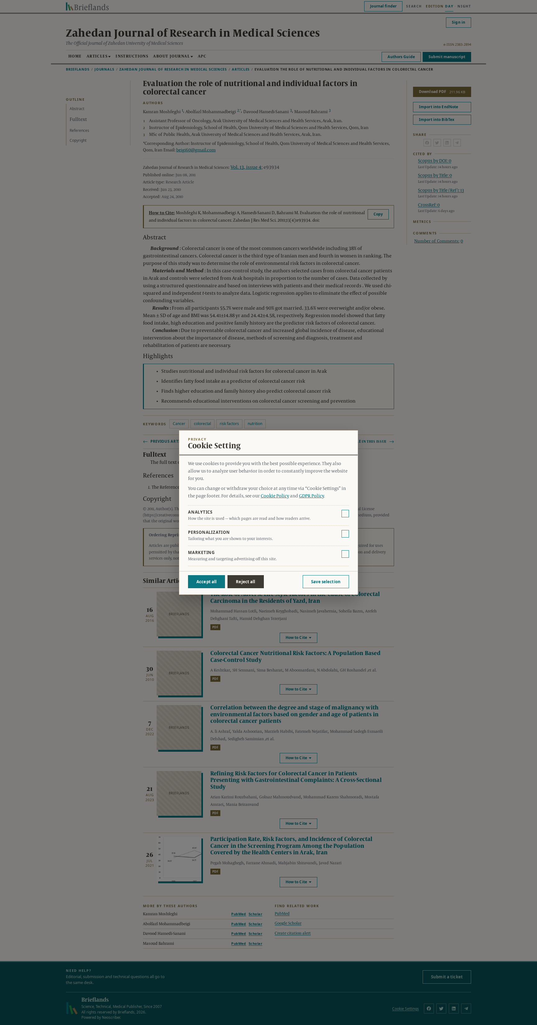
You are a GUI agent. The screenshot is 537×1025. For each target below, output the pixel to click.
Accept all (206, 581)
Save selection (326, 581)
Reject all (245, 581)
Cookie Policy (275, 496)
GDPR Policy (311, 496)
